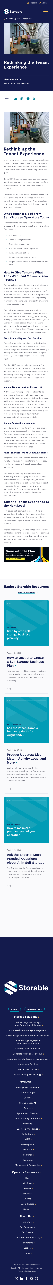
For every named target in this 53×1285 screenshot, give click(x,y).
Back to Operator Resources (19, 19)
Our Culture (28, 1232)
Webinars (27, 1183)
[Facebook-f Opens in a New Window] (26, 1280)
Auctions (27, 1123)
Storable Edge (27, 1092)
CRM (27, 1139)
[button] (15, 98)
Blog (27, 1178)
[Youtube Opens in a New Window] (31, 1280)
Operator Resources (25, 1172)
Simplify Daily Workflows (27, 1048)
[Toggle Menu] (46, 11)
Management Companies (27, 1165)
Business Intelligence (27, 1129)
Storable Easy (26, 1103)
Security (14, 1268)
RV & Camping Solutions (26, 1074)
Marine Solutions (26, 1069)
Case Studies (27, 1204)
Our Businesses (27, 1227)
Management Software (27, 1087)
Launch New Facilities (27, 1064)
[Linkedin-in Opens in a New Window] (21, 1280)
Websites (27, 1149)
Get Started (11, 967)
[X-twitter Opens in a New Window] (16, 1280)
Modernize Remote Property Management (27, 1059)
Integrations (27, 1160)
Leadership (27, 1242)
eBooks (27, 1188)
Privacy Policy (27, 1268)
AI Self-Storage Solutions (27, 1118)
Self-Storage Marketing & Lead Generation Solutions (27, 1023)
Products (25, 1081)
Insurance (27, 1155)
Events (27, 1198)
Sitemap (39, 1268)
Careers (28, 1248)
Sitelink (27, 1097)
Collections (27, 1134)
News (27, 1253)
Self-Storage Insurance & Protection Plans (27, 1035)
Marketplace (27, 1144)
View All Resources (26, 593)
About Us (25, 1216)
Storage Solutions (25, 1016)
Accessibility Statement (27, 1271)
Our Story (27, 1222)
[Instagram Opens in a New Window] (36, 1280)
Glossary (27, 1193)
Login (44, 3)
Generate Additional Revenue (27, 1054)
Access (27, 1108)
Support (33, 3)
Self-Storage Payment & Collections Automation (28, 1042)
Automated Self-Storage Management (27, 1030)
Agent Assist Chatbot (27, 1113)
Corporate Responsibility (27, 1237)
